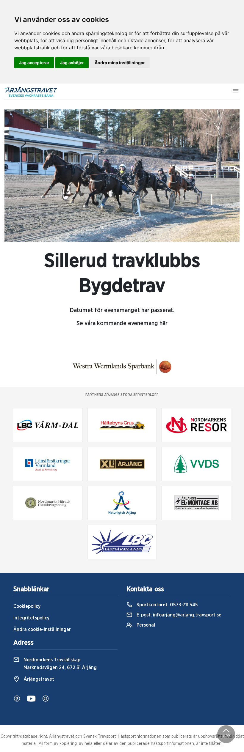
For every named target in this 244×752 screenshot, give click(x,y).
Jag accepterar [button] (34, 62)
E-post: (178, 615)
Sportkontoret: (166, 604)
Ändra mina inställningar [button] (120, 62)
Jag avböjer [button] (72, 62)
